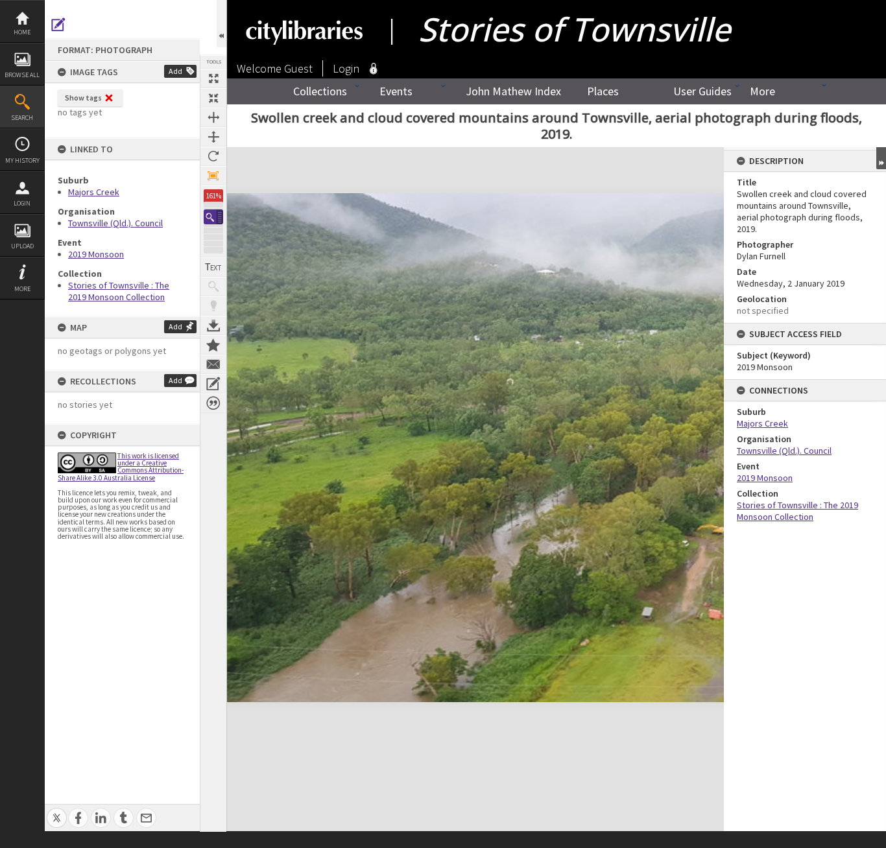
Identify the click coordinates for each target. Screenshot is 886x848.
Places (603, 91)
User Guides (702, 91)
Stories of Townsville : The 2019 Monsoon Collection (118, 291)
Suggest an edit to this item (58, 25)
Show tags (83, 97)
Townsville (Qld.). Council (115, 223)
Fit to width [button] (213, 117)
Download (213, 325)
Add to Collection (213, 345)
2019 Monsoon (96, 254)
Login (22, 203)
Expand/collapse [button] (881, 158)
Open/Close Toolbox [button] (221, 23)
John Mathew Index (513, 91)
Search (22, 117)
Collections (320, 91)
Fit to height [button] (213, 137)
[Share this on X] (57, 811)
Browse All (22, 75)
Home (22, 32)
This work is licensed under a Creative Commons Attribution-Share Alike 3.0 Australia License (121, 466)
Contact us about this (213, 364)
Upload (22, 246)
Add (175, 71)
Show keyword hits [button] (213, 286)
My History (22, 160)
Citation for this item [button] (213, 403)
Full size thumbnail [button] (213, 78)
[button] (213, 216)
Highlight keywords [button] (213, 306)
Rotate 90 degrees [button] (213, 156)
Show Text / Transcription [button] (213, 267)
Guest (298, 68)
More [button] (22, 289)
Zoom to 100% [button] (213, 175)
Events (396, 91)
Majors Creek (93, 192)
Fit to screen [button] (213, 98)
